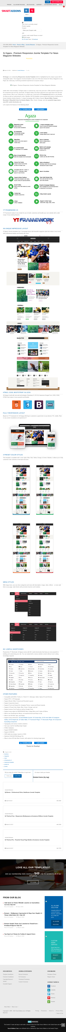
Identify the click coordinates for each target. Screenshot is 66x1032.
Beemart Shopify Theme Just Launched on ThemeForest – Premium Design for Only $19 (21, 924)
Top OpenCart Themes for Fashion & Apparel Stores (19, 934)
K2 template (36, 96)
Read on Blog (20, 44)
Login (47, 1)
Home (14, 44)
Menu (27, 14)
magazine (6, 756)
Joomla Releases (30, 44)
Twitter (52, 993)
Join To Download (57, 1)
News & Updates (8, 906)
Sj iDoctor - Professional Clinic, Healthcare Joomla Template (22, 792)
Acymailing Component (10, 721)
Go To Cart (25, 39)
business (6, 754)
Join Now (33, 882)
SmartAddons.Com (13, 1028)
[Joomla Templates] (11, 11)
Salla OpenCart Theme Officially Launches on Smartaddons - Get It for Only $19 (22, 903)
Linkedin (53, 990)
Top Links (28, 18)
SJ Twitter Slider (23, 719)
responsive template (9, 762)
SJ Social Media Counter (25, 717)
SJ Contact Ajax (37, 717)
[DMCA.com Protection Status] (33, 1021)
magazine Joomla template (23, 78)
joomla (5, 766)
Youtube (53, 1001)
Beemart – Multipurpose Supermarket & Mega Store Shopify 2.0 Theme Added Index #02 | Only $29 (23, 914)
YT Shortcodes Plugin (46, 719)
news (5, 758)
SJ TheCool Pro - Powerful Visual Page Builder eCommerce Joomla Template (27, 840)
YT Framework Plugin (34, 719)
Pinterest (53, 997)
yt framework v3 (8, 760)
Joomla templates (13, 231)
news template (14, 90)
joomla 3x (6, 764)
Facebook (53, 986)
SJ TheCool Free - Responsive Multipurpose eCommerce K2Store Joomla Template (29, 816)
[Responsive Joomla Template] (26, 109)
